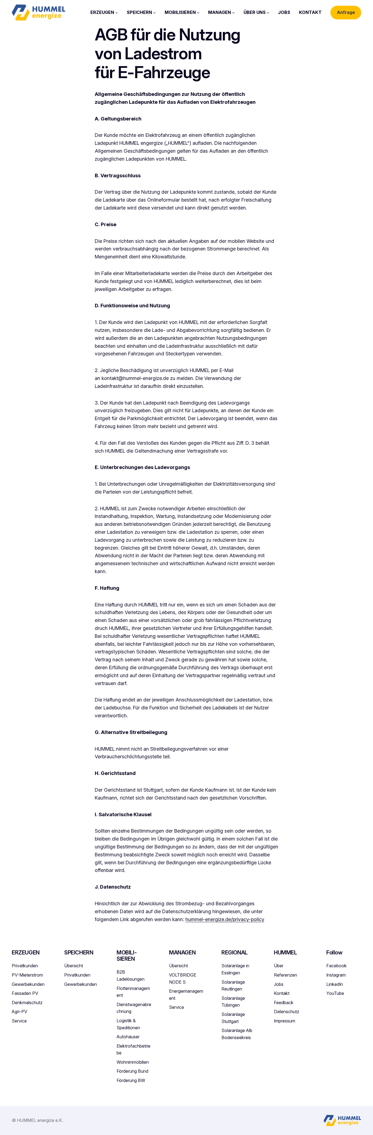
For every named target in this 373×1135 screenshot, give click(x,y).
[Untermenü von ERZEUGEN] (116, 12)
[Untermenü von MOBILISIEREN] (198, 12)
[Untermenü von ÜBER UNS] (268, 12)
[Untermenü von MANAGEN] (233, 12)
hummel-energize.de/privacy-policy (224, 919)
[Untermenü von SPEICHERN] (154, 12)
